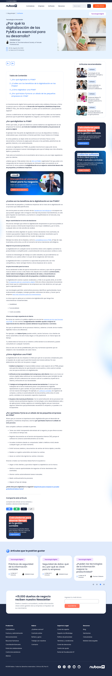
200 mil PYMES (36, 161)
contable (45, 391)
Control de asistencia (13, 652)
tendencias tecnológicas (42, 210)
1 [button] (93, 584)
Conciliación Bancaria (13, 644)
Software (51, 6)
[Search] (89, 6)
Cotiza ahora (99, 6)
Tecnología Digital (97, 14)
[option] (22, 568)
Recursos (61, 6)
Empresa (41, 6)
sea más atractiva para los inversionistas (27, 294)
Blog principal (11, 13)
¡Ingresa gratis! (15, 534)
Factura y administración (14, 633)
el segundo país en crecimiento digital (22, 282)
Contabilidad (10, 629)
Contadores (30, 6)
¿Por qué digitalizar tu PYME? (23, 79)
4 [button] (104, 584)
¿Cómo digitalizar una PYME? (23, 90)
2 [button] (97, 584)
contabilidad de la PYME (43, 240)
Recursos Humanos (12, 641)
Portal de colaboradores (14, 648)
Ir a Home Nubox (11, 1)
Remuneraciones (11, 637)
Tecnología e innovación (14, 20)
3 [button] (100, 584)
